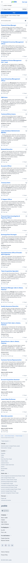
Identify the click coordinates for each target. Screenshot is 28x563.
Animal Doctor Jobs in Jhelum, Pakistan (10, 342)
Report (25, 38)
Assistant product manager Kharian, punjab (10, 446)
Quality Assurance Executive (9, 306)
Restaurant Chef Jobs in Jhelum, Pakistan (11, 323)
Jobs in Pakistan (5, 524)
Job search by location (6, 500)
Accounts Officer (6, 166)
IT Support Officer (6, 199)
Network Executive (6, 149)
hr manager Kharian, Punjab (7, 483)
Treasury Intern (5, 182)
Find (14, 12)
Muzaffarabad (4, 468)
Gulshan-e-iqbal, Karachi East (7, 464)
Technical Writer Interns (8, 114)
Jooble (9, 560)
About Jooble (4, 517)
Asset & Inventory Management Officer (10, 79)
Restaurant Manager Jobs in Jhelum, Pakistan (12, 288)
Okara (2, 457)
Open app (24, 2)
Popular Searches (5, 538)
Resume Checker (5, 540)
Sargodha (3, 453)
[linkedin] (12, 545)
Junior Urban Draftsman (8, 399)
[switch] (26, 20)
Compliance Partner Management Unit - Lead (11, 61)
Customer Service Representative (11, 360)
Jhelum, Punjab (4, 460)
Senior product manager (6, 447)
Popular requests (5, 441)
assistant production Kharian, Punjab (9, 487)
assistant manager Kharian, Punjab (8, 491)
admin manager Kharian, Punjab (8, 477)
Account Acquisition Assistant (10, 379)
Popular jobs (3, 498)
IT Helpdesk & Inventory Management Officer (12, 42)
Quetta (2, 466)
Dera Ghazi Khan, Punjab (6, 459)
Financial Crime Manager (8, 25)
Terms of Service (5, 552)
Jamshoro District (5, 462)
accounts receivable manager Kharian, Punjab (11, 489)
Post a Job (3, 532)
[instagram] (5, 545)
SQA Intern (4, 97)
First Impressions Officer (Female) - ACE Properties (11, 253)
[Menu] (2, 2)
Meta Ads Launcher (7, 416)
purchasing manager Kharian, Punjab (9, 481)
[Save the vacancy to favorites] (26, 25)
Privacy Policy (4, 555)
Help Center (4, 522)
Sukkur (2, 455)
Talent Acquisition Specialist (9, 271)
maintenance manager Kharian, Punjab (9, 485)
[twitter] (9, 545)
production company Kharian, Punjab (9, 479)
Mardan (2, 470)
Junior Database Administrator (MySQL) (10, 131)
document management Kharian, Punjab (9, 493)
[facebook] (2, 545)
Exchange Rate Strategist (9, 234)
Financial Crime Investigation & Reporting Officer (10, 217)
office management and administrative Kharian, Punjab (13, 475)
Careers (3, 519)
